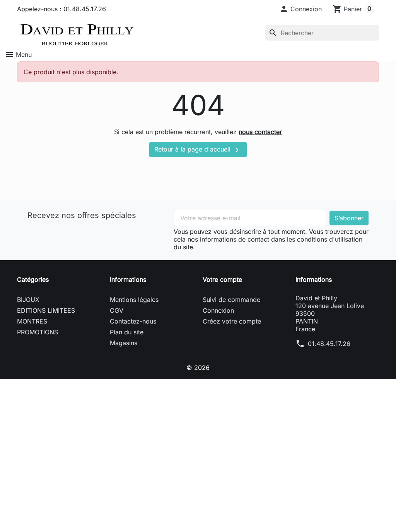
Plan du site (126, 332)
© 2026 (198, 367)
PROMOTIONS (37, 332)
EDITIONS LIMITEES (46, 310)
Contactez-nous (133, 321)
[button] (300, 9)
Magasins (123, 343)
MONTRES (32, 321)
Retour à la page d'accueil (198, 150)
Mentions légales (134, 299)
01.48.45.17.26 (329, 343)
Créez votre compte (232, 321)
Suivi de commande (231, 299)
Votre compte (222, 279)
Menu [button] (18, 54)
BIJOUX (28, 299)
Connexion (218, 310)
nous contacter (260, 132)
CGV (116, 310)
